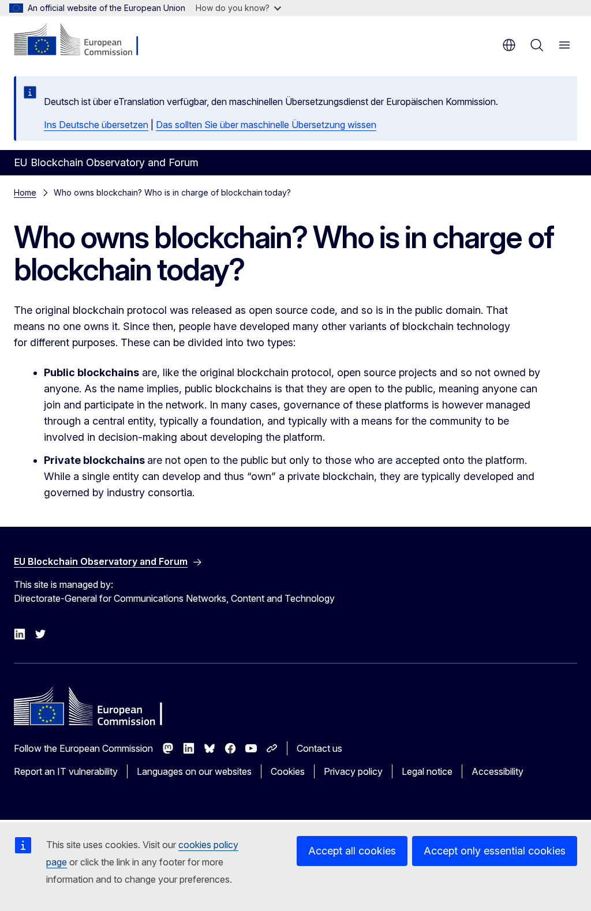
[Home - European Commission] (84, 40)
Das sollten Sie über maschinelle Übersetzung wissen (266, 124)
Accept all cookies (352, 851)
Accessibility (497, 771)
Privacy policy (353, 771)
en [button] (509, 45)
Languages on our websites (194, 771)
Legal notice (427, 771)
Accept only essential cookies (495, 851)
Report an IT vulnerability (66, 771)
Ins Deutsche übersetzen (96, 124)
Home (25, 192)
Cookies (288, 771)
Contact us (319, 748)
